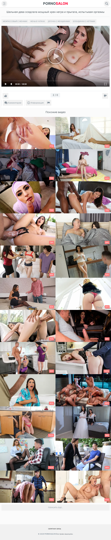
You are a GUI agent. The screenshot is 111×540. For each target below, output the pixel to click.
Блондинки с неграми (84, 21)
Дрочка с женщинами (59, 21)
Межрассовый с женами (15, 21)
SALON (55, 3)
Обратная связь (54, 529)
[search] (107, 3)
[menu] (4, 3)
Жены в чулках (37, 21)
